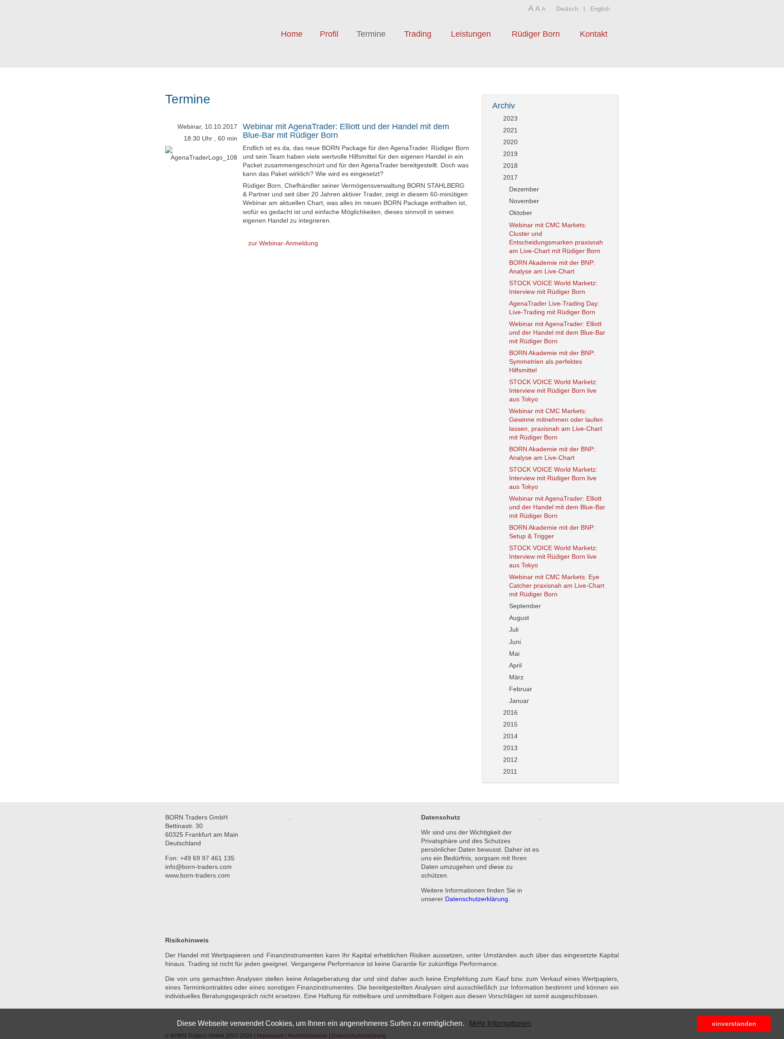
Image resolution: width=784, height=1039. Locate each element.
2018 (510, 165)
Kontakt (594, 34)
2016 (510, 712)
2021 (510, 130)
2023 (510, 118)
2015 (510, 724)
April (515, 665)
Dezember (524, 189)
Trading (417, 34)
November (524, 201)
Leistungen (471, 34)
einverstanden (734, 1023)
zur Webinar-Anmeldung (283, 243)
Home (292, 34)
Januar (519, 700)
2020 (510, 142)
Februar (520, 689)
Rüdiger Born (536, 34)
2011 (510, 771)
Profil (329, 34)
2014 (510, 736)
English (600, 8)
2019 (510, 153)
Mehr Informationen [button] (500, 1023)
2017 (510, 177)
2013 (510, 747)
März (516, 677)
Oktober (520, 212)
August (519, 617)
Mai (514, 653)
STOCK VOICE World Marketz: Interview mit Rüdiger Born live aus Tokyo (553, 390)
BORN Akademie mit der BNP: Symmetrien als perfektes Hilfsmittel (552, 361)
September (525, 606)
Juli (514, 629)
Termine (371, 34)
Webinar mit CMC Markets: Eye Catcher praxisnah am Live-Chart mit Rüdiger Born (556, 585)
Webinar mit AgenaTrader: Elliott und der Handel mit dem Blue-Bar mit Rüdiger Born (346, 131)
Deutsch (567, 8)
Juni (515, 641)
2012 (510, 759)
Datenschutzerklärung (476, 898)
